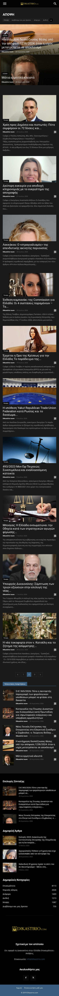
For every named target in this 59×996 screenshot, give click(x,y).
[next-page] (40, 674)
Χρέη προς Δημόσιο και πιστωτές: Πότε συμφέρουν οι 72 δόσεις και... (29, 126)
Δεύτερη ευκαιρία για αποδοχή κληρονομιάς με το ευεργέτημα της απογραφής (26, 189)
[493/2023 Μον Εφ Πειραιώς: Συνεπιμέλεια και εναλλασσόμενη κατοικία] (29, 450)
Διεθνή (45, 20)
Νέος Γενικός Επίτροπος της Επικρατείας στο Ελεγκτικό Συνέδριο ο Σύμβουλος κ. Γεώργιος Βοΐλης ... (36, 729)
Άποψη (6, 20)
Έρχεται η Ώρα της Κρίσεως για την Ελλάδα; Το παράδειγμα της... (26, 357)
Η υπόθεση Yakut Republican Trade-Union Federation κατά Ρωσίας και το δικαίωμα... (29, 411)
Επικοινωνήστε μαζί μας (33, 988)
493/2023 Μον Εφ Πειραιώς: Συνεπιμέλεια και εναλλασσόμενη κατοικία (25, 470)
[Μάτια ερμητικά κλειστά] (29, 80)
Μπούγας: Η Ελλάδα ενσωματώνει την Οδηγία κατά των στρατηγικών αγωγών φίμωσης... (29, 529)
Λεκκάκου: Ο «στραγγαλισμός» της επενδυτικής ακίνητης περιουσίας (25, 246)
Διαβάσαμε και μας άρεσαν (21, 20)
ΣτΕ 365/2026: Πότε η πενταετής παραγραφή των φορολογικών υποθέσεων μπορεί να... (37, 790)
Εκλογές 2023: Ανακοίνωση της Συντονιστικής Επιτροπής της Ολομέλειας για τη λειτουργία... (37, 840)
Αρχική (19, 988)
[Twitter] (33, 977)
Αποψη (5, 35)
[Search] (55, 3)
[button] (4, 3)
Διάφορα (37, 20)
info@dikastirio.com (36, 959)
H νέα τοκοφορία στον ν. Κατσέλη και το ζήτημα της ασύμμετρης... (29, 644)
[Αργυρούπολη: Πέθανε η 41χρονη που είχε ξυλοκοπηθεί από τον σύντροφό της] (9, 854)
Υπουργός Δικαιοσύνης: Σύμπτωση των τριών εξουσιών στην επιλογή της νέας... (28, 587)
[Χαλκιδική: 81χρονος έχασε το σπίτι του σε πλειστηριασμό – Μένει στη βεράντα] (9, 867)
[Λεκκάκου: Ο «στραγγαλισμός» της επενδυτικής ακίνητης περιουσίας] (29, 228)
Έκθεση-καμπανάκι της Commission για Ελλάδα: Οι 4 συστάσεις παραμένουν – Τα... (28, 303)
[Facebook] (26, 977)
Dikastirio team (7, 52)
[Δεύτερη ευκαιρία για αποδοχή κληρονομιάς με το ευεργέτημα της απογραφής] (29, 169)
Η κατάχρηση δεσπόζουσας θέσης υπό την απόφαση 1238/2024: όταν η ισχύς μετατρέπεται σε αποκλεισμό (35, 744)
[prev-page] (17, 674)
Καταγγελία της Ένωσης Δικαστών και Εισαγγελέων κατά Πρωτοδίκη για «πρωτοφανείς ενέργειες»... (36, 804)
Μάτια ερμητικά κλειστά (29, 756)
